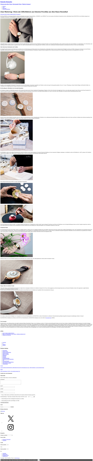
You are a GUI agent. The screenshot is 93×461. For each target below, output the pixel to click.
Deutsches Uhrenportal (6, 439)
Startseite (4, 6)
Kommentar (2, 379)
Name (1, 385)
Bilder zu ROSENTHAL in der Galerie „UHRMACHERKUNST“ (14, 334)
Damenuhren (5, 350)
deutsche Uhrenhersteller (7, 352)
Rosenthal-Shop (48, 317)
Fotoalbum (4, 440)
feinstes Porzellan (6, 353)
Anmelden (4, 453)
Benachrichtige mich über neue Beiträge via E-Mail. (10, 400)
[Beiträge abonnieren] (2, 411)
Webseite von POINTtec (7, 335)
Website (1, 391)
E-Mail (1, 388)
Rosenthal (18, 14)
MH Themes (17, 458)
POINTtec (4, 356)
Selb (3, 360)
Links (4, 7)
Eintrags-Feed (5, 454)
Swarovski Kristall (6, 361)
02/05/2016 (2, 14)
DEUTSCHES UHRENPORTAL (10, 14)
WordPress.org (5, 456)
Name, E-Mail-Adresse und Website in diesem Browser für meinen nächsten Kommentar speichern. (18, 394)
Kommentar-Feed (6, 455)
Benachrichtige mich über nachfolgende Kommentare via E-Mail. (13, 398)
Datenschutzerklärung (6, 9)
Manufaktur (5, 355)
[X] (11, 422)
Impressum (4, 8)
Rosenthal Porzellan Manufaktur (8, 359)
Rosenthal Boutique (6, 358)
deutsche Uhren (5, 351)
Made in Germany (6, 354)
